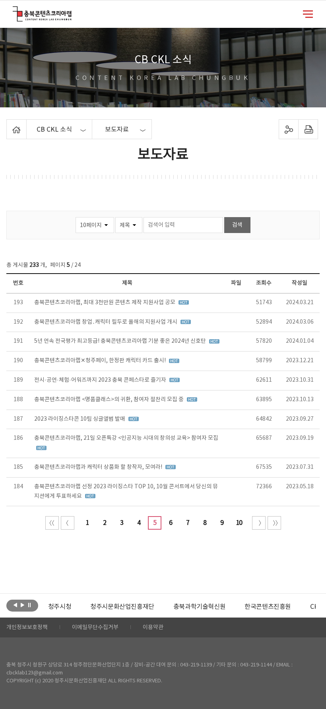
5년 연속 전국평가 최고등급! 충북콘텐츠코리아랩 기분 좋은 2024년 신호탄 (120, 341)
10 (239, 522)
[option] (60, 607)
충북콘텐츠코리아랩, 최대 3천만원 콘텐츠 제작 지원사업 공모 (105, 302)
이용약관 (153, 627)
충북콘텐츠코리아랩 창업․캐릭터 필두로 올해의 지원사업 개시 (106, 322)
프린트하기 (308, 129)
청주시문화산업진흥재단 (122, 606)
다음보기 (22, 605)
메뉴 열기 (308, 13)
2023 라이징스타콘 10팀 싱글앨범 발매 (80, 419)
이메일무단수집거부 (95, 627)
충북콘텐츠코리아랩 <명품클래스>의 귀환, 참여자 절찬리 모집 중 (109, 399)
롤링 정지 (30, 605)
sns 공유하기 (288, 129)
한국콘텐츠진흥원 (267, 606)
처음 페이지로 (52, 523)
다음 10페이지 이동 (259, 523)
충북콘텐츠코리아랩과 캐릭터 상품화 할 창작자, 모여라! (98, 467)
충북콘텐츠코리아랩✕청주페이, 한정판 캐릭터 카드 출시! (100, 360)
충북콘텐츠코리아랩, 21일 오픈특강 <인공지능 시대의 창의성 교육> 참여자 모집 (126, 438)
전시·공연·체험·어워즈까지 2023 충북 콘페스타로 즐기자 (100, 380)
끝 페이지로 (274, 523)
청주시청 (59, 606)
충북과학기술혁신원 (199, 606)
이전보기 (15, 605)
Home (8, 124)
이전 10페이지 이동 (67, 523)
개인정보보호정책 (27, 627)
